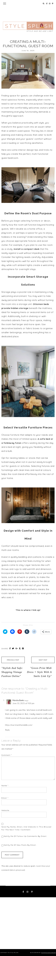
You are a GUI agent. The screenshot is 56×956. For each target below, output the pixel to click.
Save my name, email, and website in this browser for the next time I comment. (26, 828)
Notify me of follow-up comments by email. (25, 836)
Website (5, 810)
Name (4, 785)
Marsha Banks (18, 700)
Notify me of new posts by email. (20, 845)
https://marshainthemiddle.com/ (18, 725)
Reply (7, 730)
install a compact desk (26, 249)
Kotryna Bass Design (48, 952)
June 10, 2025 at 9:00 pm (23, 703)
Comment (6, 755)
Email (4, 798)
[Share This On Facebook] (10, 648)
